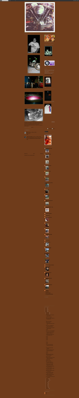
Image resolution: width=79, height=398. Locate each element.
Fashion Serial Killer (29, 136)
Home (34, 153)
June (47, 383)
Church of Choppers (48, 165)
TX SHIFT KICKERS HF (48, 284)
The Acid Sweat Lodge (48, 148)
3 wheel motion (48, 359)
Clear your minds (48, 356)
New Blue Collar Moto (48, 213)
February (47, 388)
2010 (46, 310)
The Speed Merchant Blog (49, 294)
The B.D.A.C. (47, 189)
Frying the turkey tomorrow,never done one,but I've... (50, 323)
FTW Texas (47, 228)
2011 (46, 309)
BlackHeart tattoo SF (48, 272)
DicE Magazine (47, 215)
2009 (46, 311)
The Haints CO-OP (48, 171)
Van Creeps (47, 291)
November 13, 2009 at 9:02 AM (37, 136)
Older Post (41, 153)
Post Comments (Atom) (31, 155)
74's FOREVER (47, 259)
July (47, 382)
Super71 (46, 392)
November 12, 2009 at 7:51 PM (32, 132)
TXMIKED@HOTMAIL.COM (48, 74)
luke (27, 132)
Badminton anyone (48, 360)
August (47, 381)
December (47, 312)
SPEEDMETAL (47, 253)
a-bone (46, 393)
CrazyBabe (47, 290)
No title (47, 329)
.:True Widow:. (47, 240)
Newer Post (25, 153)
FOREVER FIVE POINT (48, 234)
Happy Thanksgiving (48, 321)
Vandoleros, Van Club (48, 217)
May (47, 384)
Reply (27, 134)
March (47, 387)
